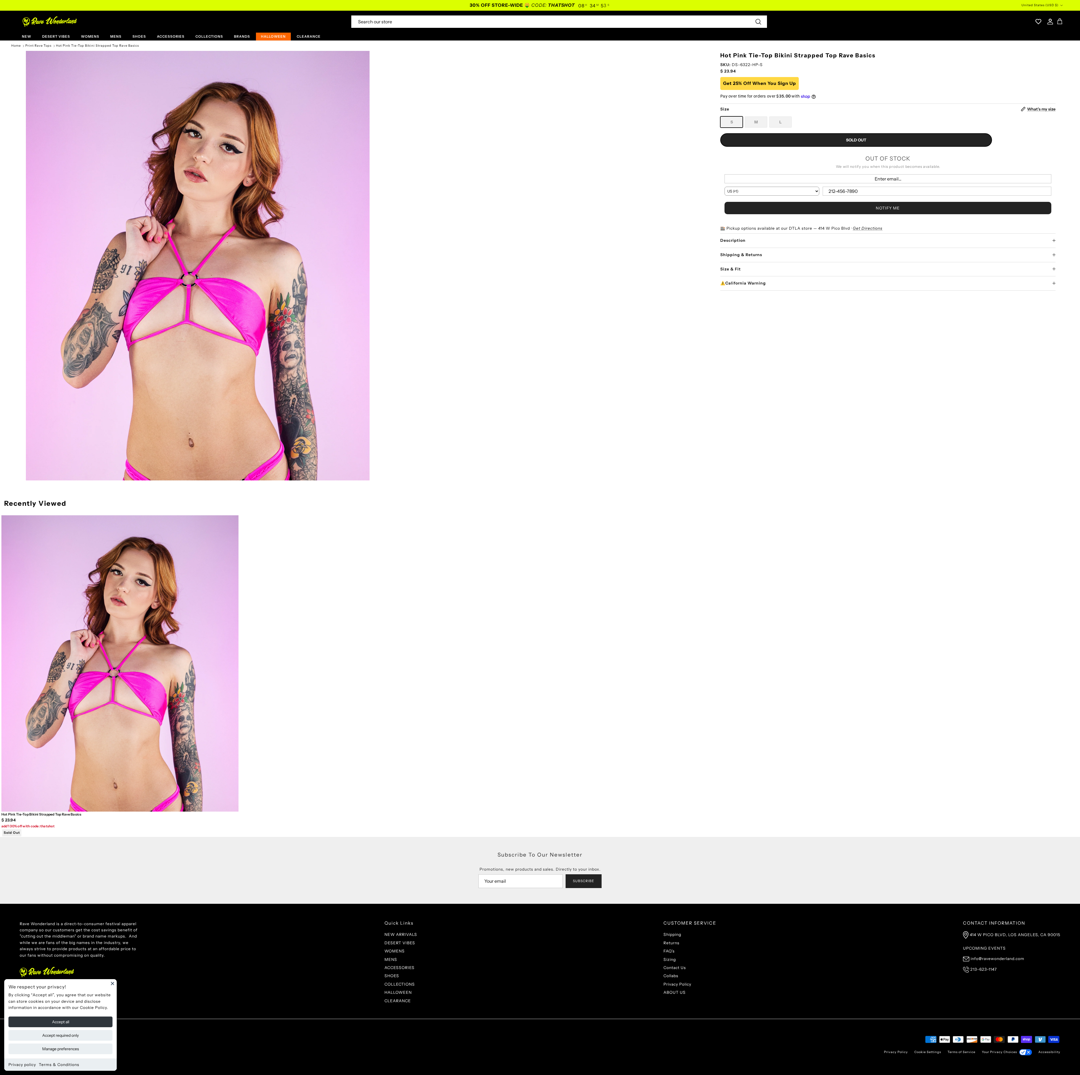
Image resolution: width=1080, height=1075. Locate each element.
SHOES (139, 36)
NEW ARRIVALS (400, 934)
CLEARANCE (309, 36)
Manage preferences (60, 1048)
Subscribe (583, 881)
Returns (671, 942)
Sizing (669, 959)
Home (16, 46)
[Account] (1049, 21)
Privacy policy (22, 1064)
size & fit (730, 269)
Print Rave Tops (38, 46)
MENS (116, 36)
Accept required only (60, 1035)
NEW (26, 36)
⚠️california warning (743, 283)
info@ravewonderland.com (997, 958)
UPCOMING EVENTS (984, 948)
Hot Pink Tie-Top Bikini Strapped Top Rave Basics (97, 46)
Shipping (672, 934)
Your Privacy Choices (999, 1052)
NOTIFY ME (888, 208)
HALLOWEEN (273, 36)
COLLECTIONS (209, 36)
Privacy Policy (677, 984)
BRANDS (242, 36)
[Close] (112, 983)
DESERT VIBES (56, 36)
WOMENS (90, 36)
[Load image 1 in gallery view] (198, 265)
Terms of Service (961, 1052)
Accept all (60, 1021)
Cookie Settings (927, 1052)
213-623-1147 (983, 969)
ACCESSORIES (170, 36)
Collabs (670, 975)
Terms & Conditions (59, 1064)
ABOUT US (674, 992)
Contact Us (674, 967)
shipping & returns (741, 254)
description (733, 240)
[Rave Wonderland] (49, 21)
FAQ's (669, 951)
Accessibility (1049, 1052)
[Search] (758, 21)
